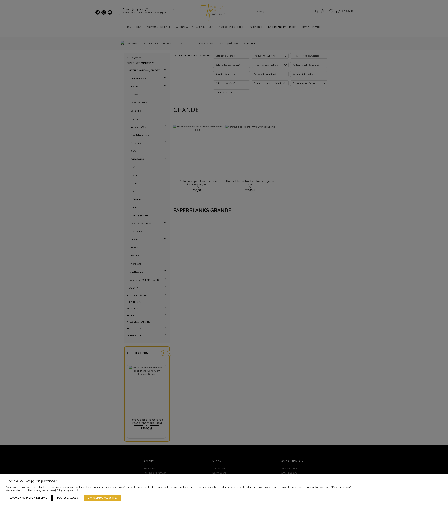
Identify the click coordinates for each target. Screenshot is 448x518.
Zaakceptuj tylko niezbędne (28, 498)
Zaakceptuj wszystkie (102, 498)
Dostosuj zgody (67, 498)
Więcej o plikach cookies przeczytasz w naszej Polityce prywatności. (43, 490)
